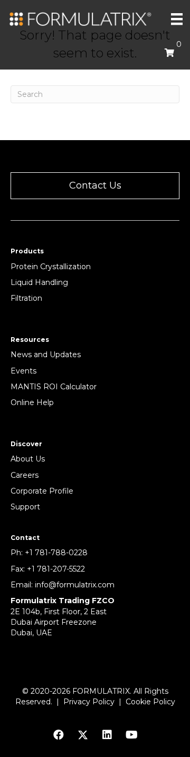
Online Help (32, 402)
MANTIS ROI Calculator (54, 386)
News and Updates (46, 354)
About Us (28, 459)
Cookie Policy (150, 701)
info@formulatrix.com (75, 584)
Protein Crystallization (51, 266)
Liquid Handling (39, 282)
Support (25, 507)
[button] (95, 185)
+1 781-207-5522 (56, 569)
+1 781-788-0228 (56, 552)
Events (23, 371)
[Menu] (177, 19)
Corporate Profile (42, 491)
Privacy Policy (89, 701)
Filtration (26, 298)
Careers (25, 475)
